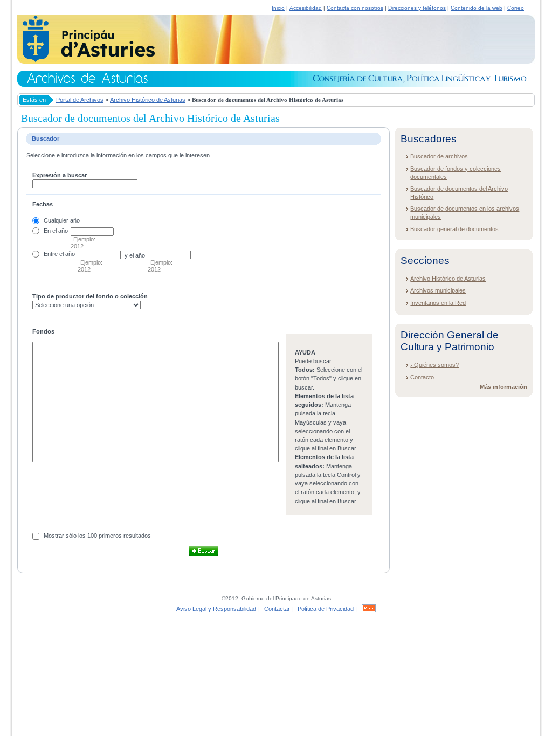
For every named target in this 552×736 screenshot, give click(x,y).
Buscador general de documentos (454, 229)
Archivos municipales (438, 290)
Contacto (422, 377)
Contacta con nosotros (355, 8)
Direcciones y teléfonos (417, 8)
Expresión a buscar (59, 175)
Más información (503, 387)
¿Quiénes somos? (434, 365)
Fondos (43, 331)
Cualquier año (62, 220)
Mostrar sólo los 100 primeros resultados (97, 535)
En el (50, 230)
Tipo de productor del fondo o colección (90, 296)
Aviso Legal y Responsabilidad (216, 609)
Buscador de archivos (439, 156)
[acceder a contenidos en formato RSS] (369, 609)
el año (67, 254)
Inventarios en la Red (438, 303)
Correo (515, 8)
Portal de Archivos (80, 99)
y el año (135, 255)
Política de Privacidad (326, 609)
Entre (51, 254)
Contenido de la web (476, 8)
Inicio (278, 8)
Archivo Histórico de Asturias (147, 99)
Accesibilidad (305, 8)
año (63, 230)
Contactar (277, 609)
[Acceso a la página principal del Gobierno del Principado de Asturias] (86, 60)
